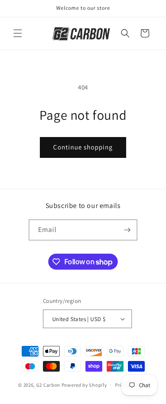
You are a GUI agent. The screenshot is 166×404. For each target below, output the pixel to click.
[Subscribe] (127, 230)
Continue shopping (83, 147)
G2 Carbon (48, 385)
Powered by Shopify (84, 385)
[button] (17, 33)
